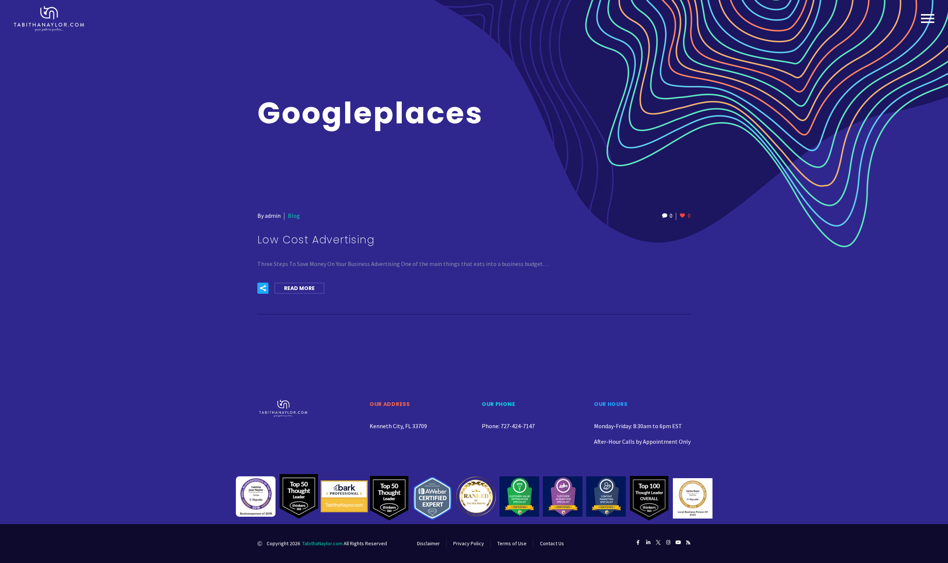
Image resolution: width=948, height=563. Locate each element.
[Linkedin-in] (648, 542)
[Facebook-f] (638, 542)
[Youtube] (678, 542)
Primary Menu (927, 18)
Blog (294, 215)
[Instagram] (668, 542)
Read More (299, 288)
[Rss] (688, 542)
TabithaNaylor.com (322, 543)
